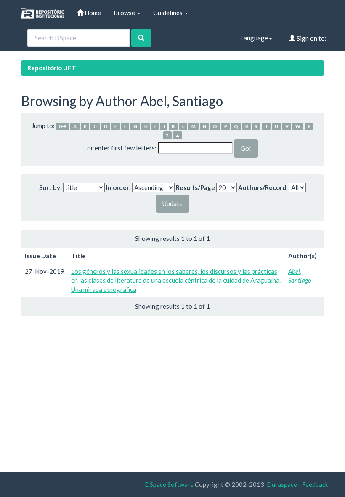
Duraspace (282, 484)
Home (92, 12)
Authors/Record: (263, 187)
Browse (125, 12)
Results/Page (195, 187)
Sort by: (50, 187)
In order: (118, 187)
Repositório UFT (51, 68)
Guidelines (168, 12)
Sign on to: (310, 38)
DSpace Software (169, 484)
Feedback (315, 484)
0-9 (62, 126)
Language (254, 38)
